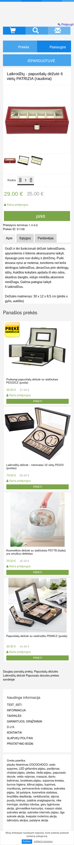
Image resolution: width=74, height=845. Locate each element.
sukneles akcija (16, 812)
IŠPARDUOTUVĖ (40, 60)
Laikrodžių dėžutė (14, 675)
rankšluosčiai (41, 796)
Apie (9, 238)
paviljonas (53, 768)
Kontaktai (14, 732)
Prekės (23, 46)
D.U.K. (11, 727)
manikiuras (14, 788)
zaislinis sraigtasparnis (41, 800)
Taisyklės (14, 716)
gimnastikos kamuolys (29, 808)
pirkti (40, 216)
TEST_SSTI (14, 705)
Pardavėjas (46, 238)
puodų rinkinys (16, 800)
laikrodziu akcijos (17, 820)
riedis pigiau (43, 772)
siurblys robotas (29, 804)
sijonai (55, 796)
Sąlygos (25, 238)
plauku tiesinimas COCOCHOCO (27, 764)
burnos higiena (16, 784)
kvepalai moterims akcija (41, 816)
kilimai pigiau (35, 784)
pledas (30, 772)
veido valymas (26, 776)
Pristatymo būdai (20, 744)
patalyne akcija (39, 820)
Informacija (16, 710)
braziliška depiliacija (19, 796)
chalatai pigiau (16, 772)
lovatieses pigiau (30, 780)
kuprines (50, 784)
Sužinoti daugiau (43, 841)
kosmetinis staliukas (44, 792)
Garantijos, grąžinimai (24, 721)
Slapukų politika (20, 738)
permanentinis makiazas (37, 788)
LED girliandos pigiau (32, 768)
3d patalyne (23, 792)
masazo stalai (53, 808)
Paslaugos (57, 46)
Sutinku (27, 841)
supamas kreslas (53, 780)
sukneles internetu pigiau (43, 812)
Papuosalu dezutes (38, 675)
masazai (41, 776)
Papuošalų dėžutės (46, 671)
